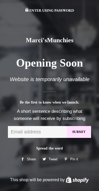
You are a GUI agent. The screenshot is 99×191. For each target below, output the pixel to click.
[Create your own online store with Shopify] (77, 179)
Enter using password (51, 10)
